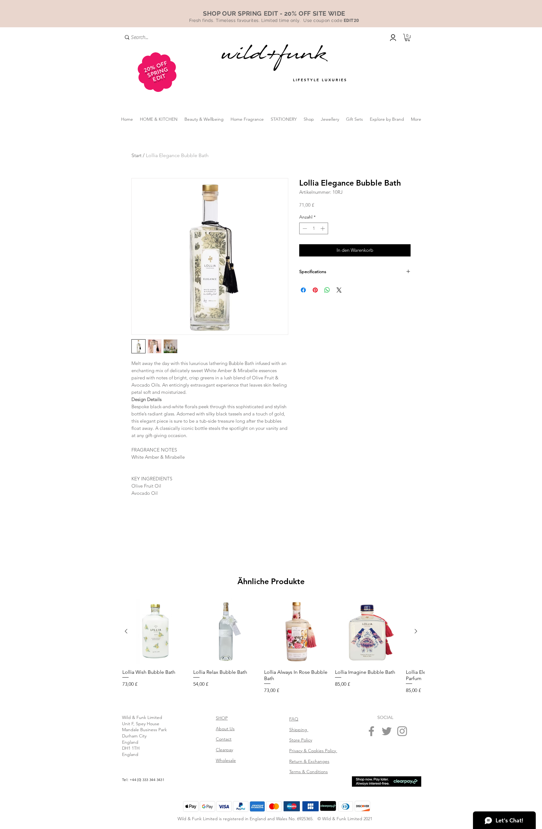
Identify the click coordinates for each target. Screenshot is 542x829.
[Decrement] (304, 228)
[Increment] (323, 228)
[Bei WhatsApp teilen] (327, 290)
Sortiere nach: (340, 621)
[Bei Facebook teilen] (303, 290)
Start (136, 155)
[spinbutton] (313, 228)
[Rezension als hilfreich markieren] (402, 680)
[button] (407, 37)
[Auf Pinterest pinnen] (315, 290)
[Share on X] (339, 290)
